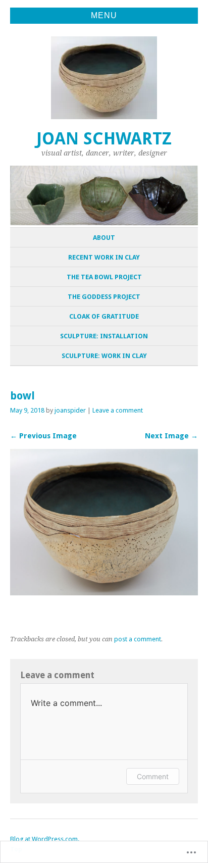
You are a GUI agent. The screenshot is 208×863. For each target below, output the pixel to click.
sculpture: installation (104, 336)
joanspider (70, 410)
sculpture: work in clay (104, 356)
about (104, 237)
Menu (104, 15)
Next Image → (171, 436)
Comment (153, 776)
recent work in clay (104, 257)
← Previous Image (43, 436)
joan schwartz (104, 138)
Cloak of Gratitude (104, 316)
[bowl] (104, 592)
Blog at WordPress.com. (44, 839)
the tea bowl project (104, 277)
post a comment (137, 639)
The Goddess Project (104, 296)
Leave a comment (117, 410)
